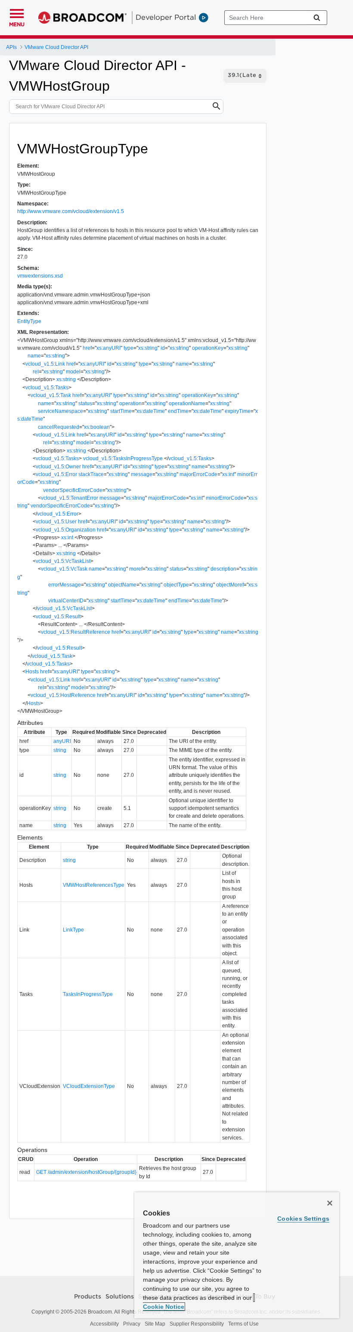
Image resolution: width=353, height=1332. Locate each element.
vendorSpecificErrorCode (72, 490)
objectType (176, 585)
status (85, 403)
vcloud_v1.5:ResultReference (75, 632)
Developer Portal (166, 17)
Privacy (131, 1324)
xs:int (228, 474)
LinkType (73, 930)
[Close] (329, 1203)
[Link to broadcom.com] (82, 17)
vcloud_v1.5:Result (58, 617)
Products (87, 1296)
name (34, 356)
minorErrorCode (225, 498)
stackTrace (91, 474)
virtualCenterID (66, 601)
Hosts (32, 672)
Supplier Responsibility (197, 1324)
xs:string (148, 348)
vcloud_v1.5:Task (51, 395)
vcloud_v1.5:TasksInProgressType (123, 458)
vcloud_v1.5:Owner (58, 467)
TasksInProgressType (88, 994)
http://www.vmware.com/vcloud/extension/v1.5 (70, 211)
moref (135, 569)
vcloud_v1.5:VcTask (64, 569)
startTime (121, 411)
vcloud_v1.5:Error (56, 474)
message (141, 474)
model (73, 372)
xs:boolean (97, 427)
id (163, 348)
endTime (178, 411)
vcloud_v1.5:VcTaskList (63, 561)
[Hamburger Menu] (17, 12)
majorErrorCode (198, 474)
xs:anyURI (108, 348)
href (87, 348)
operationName (187, 403)
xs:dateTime (150, 411)
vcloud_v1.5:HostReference (63, 695)
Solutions (119, 1296)
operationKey (207, 348)
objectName (122, 585)
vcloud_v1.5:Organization (66, 530)
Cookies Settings (303, 1218)
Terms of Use (243, 1324)
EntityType (29, 321)
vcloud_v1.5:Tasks (46, 388)
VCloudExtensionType (89, 1086)
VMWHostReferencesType (93, 885)
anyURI (62, 741)
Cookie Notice (163, 1306)
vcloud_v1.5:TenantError (69, 498)
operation (130, 403)
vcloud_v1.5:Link (45, 364)
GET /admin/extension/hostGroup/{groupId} (86, 1172)
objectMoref (230, 585)
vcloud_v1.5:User (56, 522)
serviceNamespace (60, 411)
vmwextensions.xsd (40, 276)
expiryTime (238, 411)
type (128, 348)
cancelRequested (58, 427)
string (59, 750)
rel (36, 372)
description (223, 569)
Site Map (155, 1324)
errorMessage (64, 585)
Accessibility (104, 1324)
